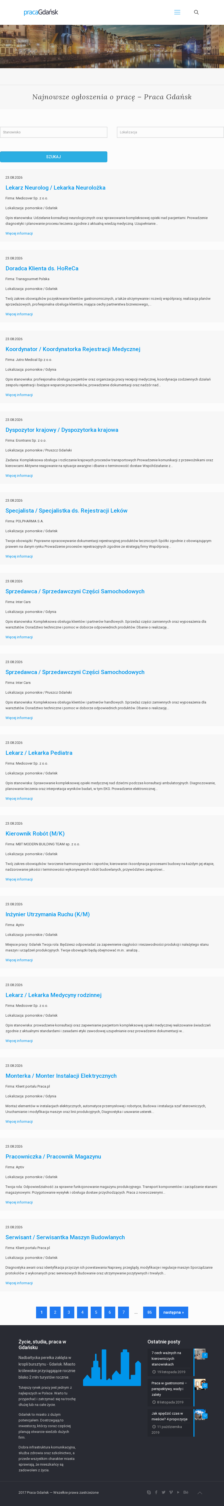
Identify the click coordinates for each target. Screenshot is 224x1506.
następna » (173, 1312)
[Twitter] (163, 1492)
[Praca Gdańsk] (41, 12)
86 (150, 1312)
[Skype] (149, 1492)
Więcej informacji (19, 233)
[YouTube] (178, 1492)
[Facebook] (156, 1492)
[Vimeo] (171, 1492)
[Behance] (185, 1492)
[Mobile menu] (177, 12)
